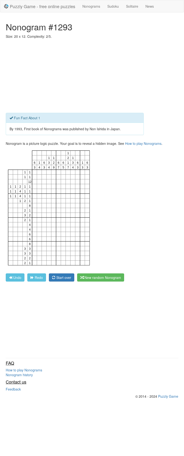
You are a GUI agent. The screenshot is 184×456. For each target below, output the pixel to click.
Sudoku (113, 6)
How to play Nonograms (143, 143)
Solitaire (132, 6)
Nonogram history (19, 374)
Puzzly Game (168, 396)
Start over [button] (63, 277)
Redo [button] (38, 277)
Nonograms (91, 6)
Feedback (13, 389)
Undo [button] (16, 277)
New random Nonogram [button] (102, 277)
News (149, 6)
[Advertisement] (92, 76)
